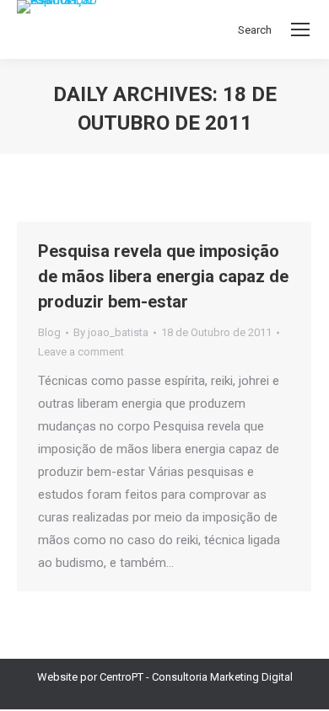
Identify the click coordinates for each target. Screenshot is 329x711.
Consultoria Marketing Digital (222, 677)
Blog (49, 332)
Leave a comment (81, 351)
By (110, 332)
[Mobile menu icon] (300, 29)
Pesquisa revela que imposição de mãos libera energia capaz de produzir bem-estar (163, 276)
